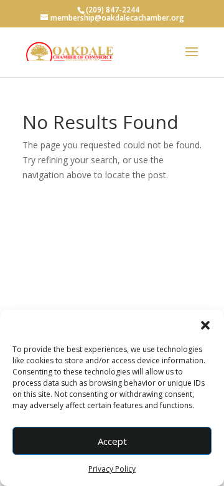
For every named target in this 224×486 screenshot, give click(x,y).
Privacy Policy (112, 469)
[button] (205, 325)
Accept (112, 441)
